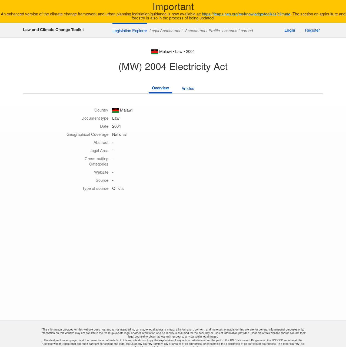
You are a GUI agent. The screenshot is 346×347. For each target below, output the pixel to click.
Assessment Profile (202, 30)
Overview (160, 87)
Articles (188, 88)
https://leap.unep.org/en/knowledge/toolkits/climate (246, 13)
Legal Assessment (165, 30)
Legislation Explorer (129, 30)
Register (312, 30)
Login (289, 30)
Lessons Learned (237, 30)
